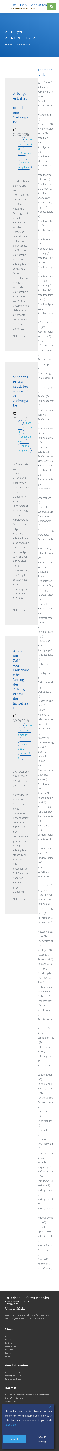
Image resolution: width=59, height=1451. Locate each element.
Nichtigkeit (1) (45, 950)
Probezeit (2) (44, 996)
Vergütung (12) (45, 1180)
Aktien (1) (42, 96)
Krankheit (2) (44, 807)
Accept (14, 1439)
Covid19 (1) (43, 493)
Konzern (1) (44, 793)
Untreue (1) (43, 1139)
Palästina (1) (44, 954)
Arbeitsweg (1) (45, 285)
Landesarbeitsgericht (25, 427)
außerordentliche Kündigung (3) (46, 350)
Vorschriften (24, 755)
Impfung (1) (43, 714)
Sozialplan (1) (45, 1083)
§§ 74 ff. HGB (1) (46, 82)
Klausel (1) (43, 779)
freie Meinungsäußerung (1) (46, 631)
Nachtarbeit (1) (45, 917)
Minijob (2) (43, 890)
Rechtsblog (9, 1349)
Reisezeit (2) (44, 1028)
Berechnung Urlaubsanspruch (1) (45, 377)
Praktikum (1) (44, 982)
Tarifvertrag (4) (45, 1097)
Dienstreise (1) (45, 516)
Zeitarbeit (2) (44, 1263)
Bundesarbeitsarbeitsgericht (25, 732)
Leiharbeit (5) (44, 871)
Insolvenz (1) (44, 737)
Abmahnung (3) (45, 91)
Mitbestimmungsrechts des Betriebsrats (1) (46, 899)
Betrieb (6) (43, 396)
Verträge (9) (44, 1185)
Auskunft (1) (43, 340)
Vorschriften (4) (45, 1245)
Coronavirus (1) (45, 488)
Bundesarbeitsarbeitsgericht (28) (45, 470)
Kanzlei (8, 1339)
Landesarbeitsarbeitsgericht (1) (45, 839)
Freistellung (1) (45, 640)
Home (8, 44)
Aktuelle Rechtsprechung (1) (45, 105)
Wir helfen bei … (11, 1346)
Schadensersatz (24, 156)
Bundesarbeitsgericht (25, 144)
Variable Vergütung (24, 165)
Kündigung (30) (45, 811)
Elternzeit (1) (44, 548)
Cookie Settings (42, 1439)
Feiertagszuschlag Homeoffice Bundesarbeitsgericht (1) (45, 604)
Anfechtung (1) (45, 124)
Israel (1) (42, 751)
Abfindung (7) (44, 87)
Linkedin (8, 1356)
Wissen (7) (43, 1259)
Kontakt (8, 1353)
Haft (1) (41, 710)
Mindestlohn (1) (46, 885)
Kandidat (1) (44, 765)
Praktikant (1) (44, 977)
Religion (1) (43, 1033)
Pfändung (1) (44, 973)
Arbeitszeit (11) (45, 290)
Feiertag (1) (43, 590)
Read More (10, 1424)
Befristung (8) (44, 359)
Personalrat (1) (45, 959)
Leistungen (9, 1343)
